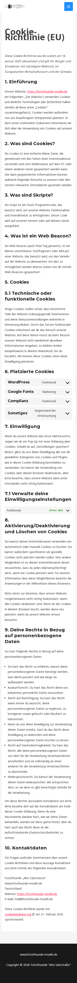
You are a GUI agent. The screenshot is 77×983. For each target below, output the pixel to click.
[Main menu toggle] (68, 6)
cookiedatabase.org (18, 914)
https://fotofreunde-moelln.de (47, 91)
